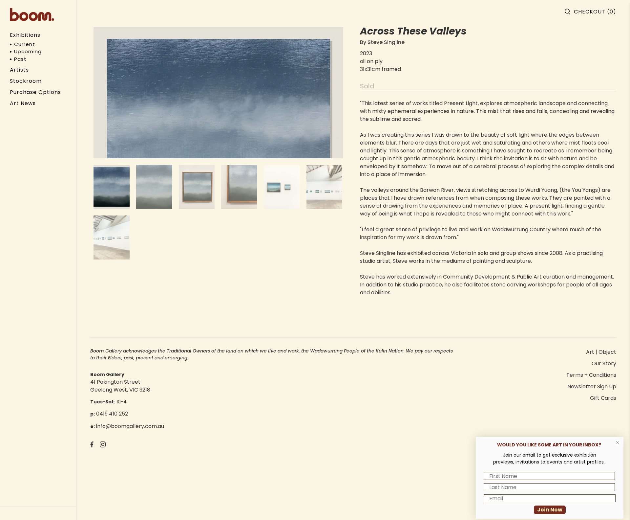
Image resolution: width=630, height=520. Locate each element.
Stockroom (26, 81)
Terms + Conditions (591, 375)
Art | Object (601, 352)
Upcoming (28, 51)
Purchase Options (35, 92)
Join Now (549, 509)
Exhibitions (25, 35)
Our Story (604, 363)
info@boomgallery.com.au (130, 426)
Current (24, 44)
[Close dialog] (617, 443)
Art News (23, 103)
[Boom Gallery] (32, 14)
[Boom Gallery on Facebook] (92, 445)
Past (20, 59)
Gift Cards (603, 398)
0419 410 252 (112, 414)
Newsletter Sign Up (591, 386)
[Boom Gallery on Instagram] (103, 445)
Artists (19, 70)
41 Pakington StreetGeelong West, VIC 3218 (120, 386)
